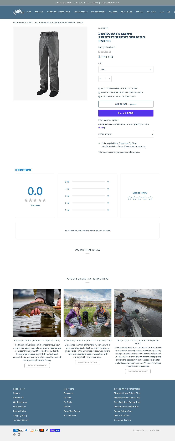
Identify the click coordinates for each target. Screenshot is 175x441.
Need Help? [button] (19, 389)
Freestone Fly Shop (145, 430)
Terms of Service (21, 420)
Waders (67, 406)
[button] (39, 12)
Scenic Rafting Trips (123, 411)
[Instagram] (19, 434)
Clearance (68, 393)
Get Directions (20, 402)
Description (104, 134)
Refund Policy (19, 411)
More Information (37, 365)
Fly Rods (67, 397)
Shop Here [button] (69, 389)
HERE (109, 97)
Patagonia (103, 28)
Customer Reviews (122, 420)
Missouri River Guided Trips (126, 406)
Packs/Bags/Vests (72, 411)
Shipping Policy (20, 415)
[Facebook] (14, 434)
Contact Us (18, 397)
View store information (134, 146)
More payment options (108, 120)
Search (16, 393)
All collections (70, 415)
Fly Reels (68, 402)
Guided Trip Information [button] (127, 389)
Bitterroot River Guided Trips (127, 393)
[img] (104, 52)
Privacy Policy (19, 406)
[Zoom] (50, 63)
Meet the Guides (121, 415)
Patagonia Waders (23, 22)
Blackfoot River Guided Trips (127, 397)
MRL (103, 69)
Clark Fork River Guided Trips (127, 402)
